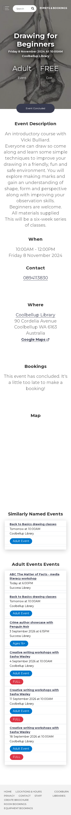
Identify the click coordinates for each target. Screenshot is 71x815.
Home (8, 791)
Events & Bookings (53, 8)
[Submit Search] (33, 8)
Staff (38, 795)
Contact (25, 795)
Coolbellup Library (35, 315)
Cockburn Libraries (61, 793)
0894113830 (35, 278)
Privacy (9, 795)
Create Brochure (16, 799)
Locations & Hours (29, 791)
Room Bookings (15, 804)
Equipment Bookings (18, 808)
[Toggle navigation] (6, 8)
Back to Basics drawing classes (33, 524)
